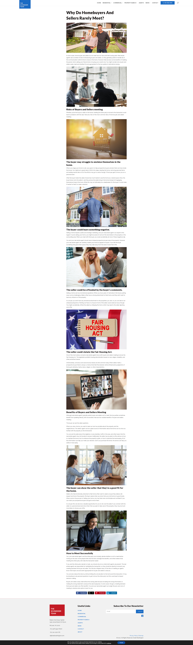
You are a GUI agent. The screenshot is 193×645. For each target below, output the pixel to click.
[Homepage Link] (25, 4)
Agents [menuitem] (141, 2)
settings (109, 643)
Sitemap (141, 635)
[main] (96, 302)
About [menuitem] (80, 632)
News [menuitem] (147, 2)
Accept (121, 642)
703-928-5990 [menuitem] (168, 2)
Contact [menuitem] (155, 2)
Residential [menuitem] (107, 2)
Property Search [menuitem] (130, 2)
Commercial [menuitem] (117, 2)
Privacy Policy (134, 635)
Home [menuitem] (99, 2)
